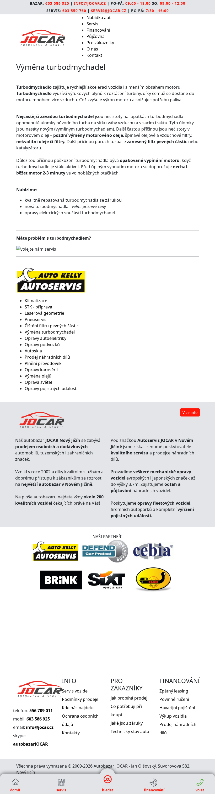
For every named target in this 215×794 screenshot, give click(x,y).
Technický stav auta (130, 731)
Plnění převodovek (43, 363)
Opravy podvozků (42, 344)
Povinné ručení (174, 699)
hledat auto (107, 791)
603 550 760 (74, 10)
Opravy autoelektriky (45, 338)
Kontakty (71, 733)
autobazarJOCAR (30, 744)
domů (15, 790)
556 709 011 (41, 710)
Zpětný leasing (173, 691)
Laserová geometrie (44, 313)
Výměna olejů (38, 376)
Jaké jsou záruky (127, 723)
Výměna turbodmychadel (50, 332)
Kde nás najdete (78, 708)
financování (154, 790)
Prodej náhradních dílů (47, 357)
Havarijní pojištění (177, 708)
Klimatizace (36, 300)
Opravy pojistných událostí (51, 388)
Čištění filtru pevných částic (52, 326)
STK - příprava (38, 307)
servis (61, 790)
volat (200, 790)
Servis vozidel (75, 691)
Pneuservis (35, 319)
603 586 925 (57, 3)
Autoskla (33, 351)
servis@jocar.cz (108, 10)
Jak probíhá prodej (129, 698)
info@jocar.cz (90, 3)
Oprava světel (38, 382)
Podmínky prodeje (80, 699)
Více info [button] (189, 412)
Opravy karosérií (41, 370)
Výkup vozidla (173, 716)
